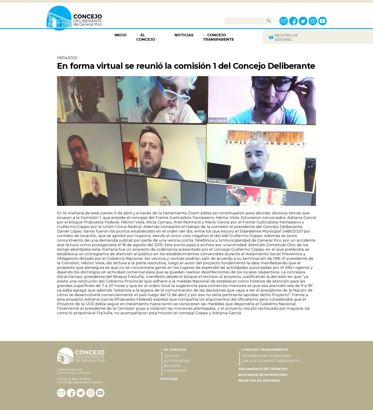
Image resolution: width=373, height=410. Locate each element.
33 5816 (72, 379)
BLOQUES (172, 366)
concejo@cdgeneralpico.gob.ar (79, 382)
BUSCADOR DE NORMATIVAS (263, 375)
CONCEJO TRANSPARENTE (218, 37)
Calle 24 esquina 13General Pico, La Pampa (73, 371)
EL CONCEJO (145, 37)
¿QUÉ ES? (172, 356)
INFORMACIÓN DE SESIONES (266, 356)
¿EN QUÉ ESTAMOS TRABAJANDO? (271, 361)
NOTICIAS (184, 35)
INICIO (121, 35)
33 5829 (85, 379)
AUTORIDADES (176, 361)
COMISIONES (175, 371)
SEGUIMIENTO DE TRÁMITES (262, 369)
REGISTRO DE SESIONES (259, 380)
